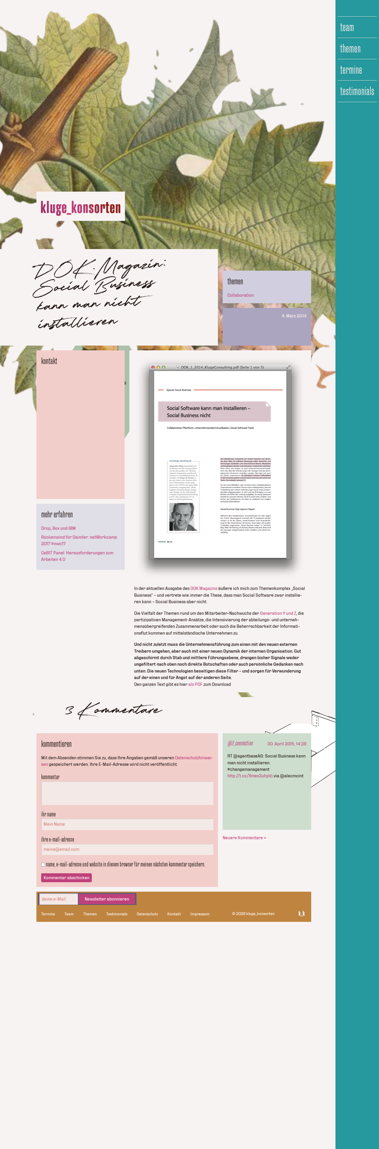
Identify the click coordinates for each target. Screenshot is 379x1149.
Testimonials (357, 91)
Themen (350, 48)
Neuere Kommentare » (244, 837)
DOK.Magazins (203, 588)
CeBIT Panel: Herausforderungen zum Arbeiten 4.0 (77, 556)
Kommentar (50, 776)
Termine (351, 70)
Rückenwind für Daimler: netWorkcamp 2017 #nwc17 (79, 540)
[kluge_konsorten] (80, 208)
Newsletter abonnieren (107, 899)
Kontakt (174, 914)
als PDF (195, 684)
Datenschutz (147, 914)
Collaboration (240, 295)
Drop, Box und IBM (58, 528)
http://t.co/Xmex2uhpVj (250, 776)
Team (347, 27)
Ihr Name (48, 814)
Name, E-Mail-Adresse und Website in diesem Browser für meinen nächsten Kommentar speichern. (125, 864)
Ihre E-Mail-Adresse (57, 839)
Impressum (200, 914)
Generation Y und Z (278, 613)
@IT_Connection (240, 743)
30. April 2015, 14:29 (286, 744)
